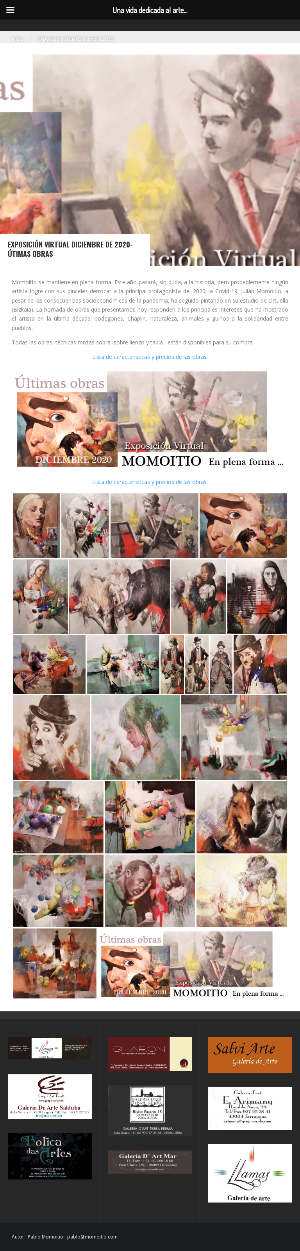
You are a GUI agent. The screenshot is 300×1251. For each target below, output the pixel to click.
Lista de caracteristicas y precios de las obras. (150, 356)
